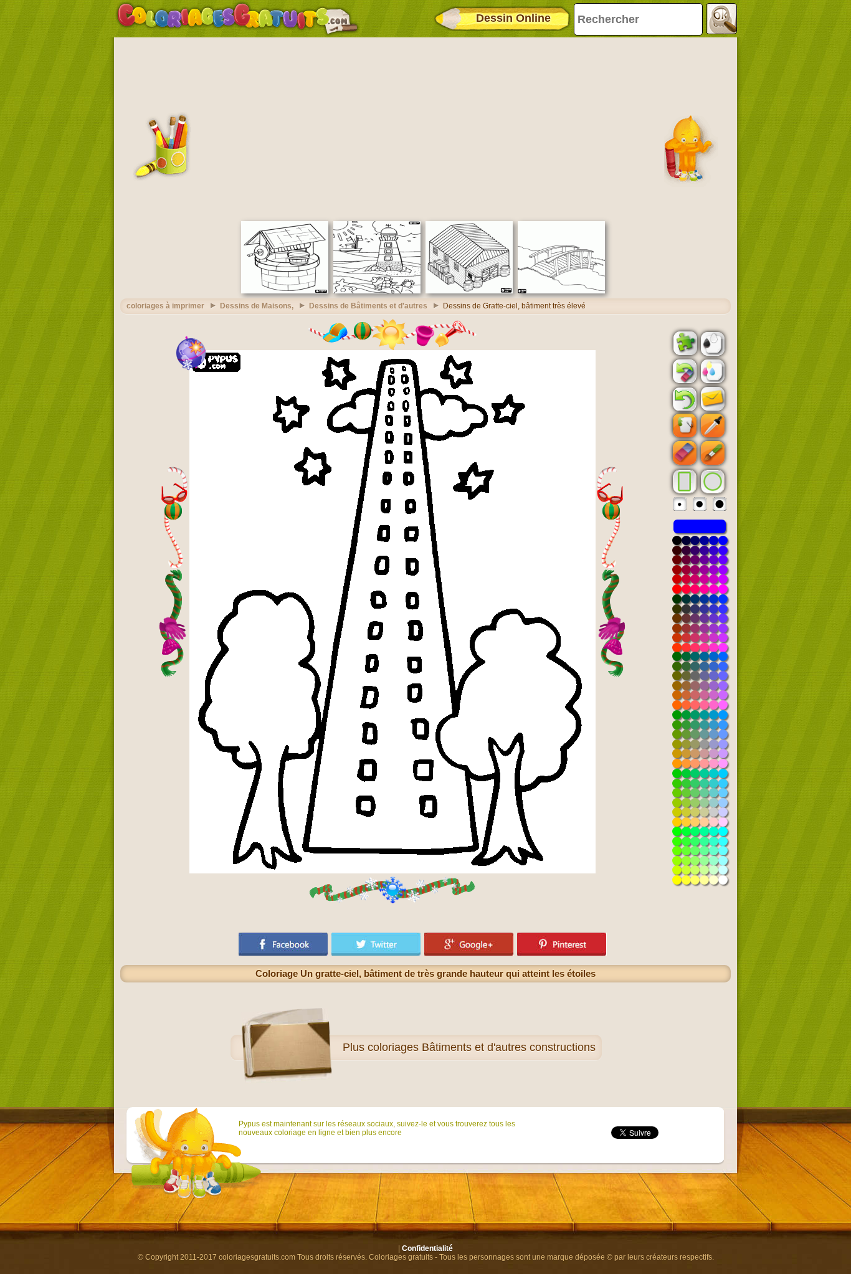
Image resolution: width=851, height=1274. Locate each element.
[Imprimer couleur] (711, 371)
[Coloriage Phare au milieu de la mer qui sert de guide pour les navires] (377, 291)
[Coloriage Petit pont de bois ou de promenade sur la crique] (561, 291)
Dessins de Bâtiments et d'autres (368, 306)
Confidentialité (427, 1248)
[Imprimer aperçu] (711, 342)
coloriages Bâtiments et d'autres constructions (482, 1047)
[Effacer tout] (683, 371)
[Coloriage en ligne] (237, 18)
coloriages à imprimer (165, 306)
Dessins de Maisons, (256, 306)
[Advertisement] (425, 127)
